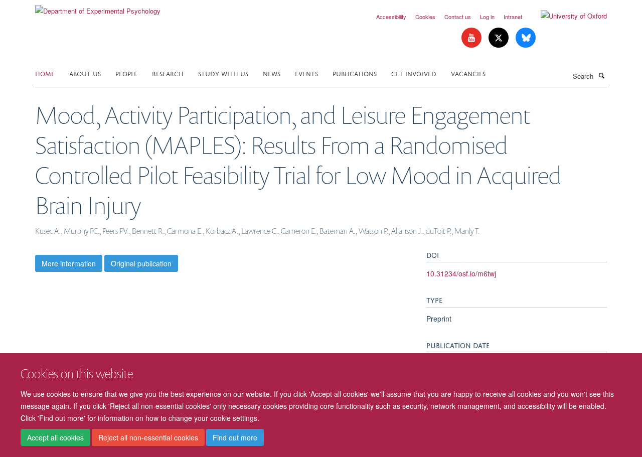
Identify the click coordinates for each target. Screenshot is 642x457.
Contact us (457, 17)
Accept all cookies (55, 437)
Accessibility (391, 17)
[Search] (601, 75)
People (126, 73)
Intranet (513, 17)
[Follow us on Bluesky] (526, 38)
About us (85, 73)
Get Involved (413, 73)
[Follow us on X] (500, 38)
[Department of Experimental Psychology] (97, 7)
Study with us (223, 73)
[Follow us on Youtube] (472, 38)
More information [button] (69, 263)
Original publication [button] (141, 263)
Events (306, 73)
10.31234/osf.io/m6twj (461, 273)
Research (168, 73)
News (271, 73)
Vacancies (468, 73)
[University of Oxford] (566, 16)
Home (45, 73)
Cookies (425, 17)
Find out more (235, 437)
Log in (487, 17)
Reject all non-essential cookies (148, 437)
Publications (355, 73)
